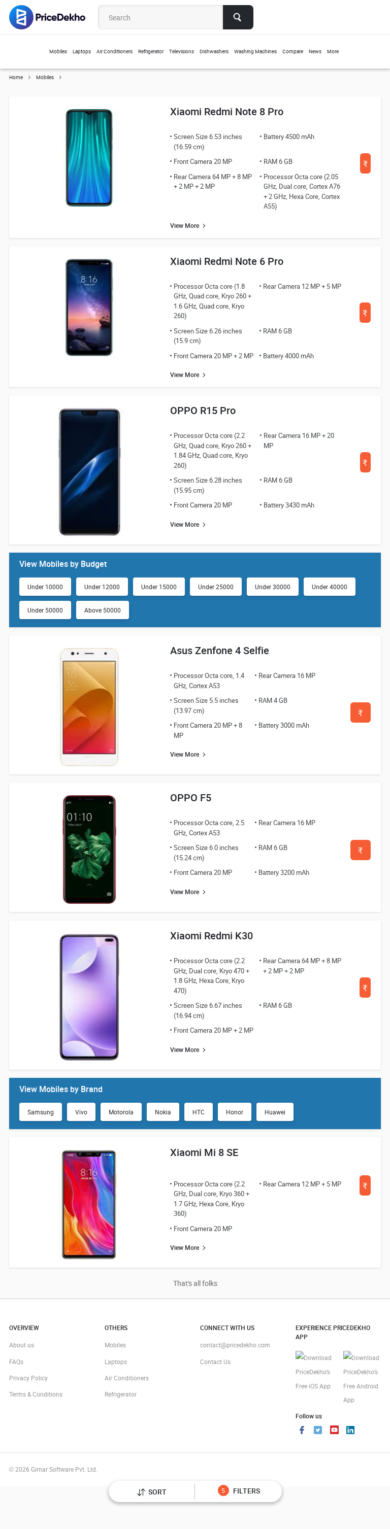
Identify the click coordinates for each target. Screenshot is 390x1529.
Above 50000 (102, 610)
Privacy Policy (28, 1378)
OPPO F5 (190, 797)
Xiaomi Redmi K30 (211, 935)
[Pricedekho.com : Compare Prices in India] (54, 17)
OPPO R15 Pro (203, 410)
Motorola (121, 1112)
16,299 (365, 465)
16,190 (365, 991)
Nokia (163, 1112)
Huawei (275, 1112)
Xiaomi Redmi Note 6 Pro (226, 261)
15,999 (361, 716)
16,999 (365, 167)
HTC (198, 1112)
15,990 (361, 853)
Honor (234, 1112)
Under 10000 (45, 587)
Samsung (40, 1112)
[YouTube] (334, 1431)
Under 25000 (216, 587)
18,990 (365, 1189)
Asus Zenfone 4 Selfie (219, 650)
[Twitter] (318, 1431)
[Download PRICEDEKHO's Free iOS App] (314, 1372)
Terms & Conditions (35, 1394)
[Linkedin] (350, 1431)
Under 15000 (159, 587)
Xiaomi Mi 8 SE (204, 1152)
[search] (238, 17)
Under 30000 (272, 587)
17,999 (365, 316)
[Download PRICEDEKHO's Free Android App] (362, 1379)
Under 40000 (329, 587)
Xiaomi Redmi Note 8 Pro (226, 111)
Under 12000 (102, 587)
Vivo (81, 1112)
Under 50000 (45, 610)
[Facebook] (302, 1431)
